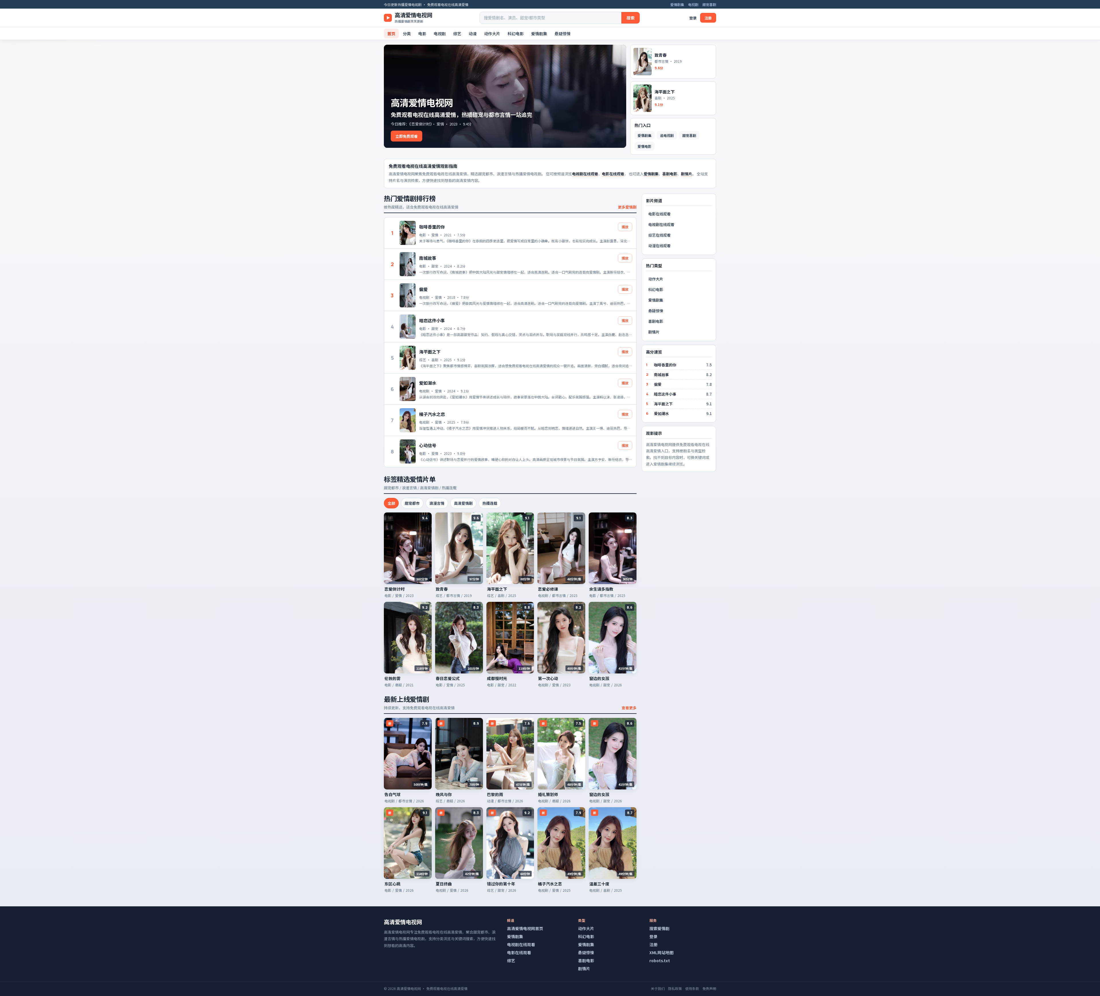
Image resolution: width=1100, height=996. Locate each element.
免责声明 (709, 988)
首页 (391, 33)
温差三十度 (599, 884)
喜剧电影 (669, 173)
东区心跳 (392, 884)
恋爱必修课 (548, 589)
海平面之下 (430, 352)
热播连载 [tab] (489, 503)
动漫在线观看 (659, 245)
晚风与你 (444, 794)
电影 (422, 33)
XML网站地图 (661, 952)
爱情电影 (644, 146)
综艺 (457, 33)
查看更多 (629, 707)
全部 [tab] (391, 503)
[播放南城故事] (408, 264)
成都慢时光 (497, 678)
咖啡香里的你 (432, 227)
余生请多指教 (601, 589)
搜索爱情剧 (659, 928)
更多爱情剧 (627, 207)
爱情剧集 (677, 4)
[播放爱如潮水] (408, 389)
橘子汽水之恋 (432, 414)
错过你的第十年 (501, 884)
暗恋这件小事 (432, 320)
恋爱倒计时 (394, 589)
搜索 (630, 18)
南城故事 (427, 258)
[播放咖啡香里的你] (408, 233)
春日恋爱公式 (448, 678)
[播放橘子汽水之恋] (408, 420)
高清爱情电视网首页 (525, 928)
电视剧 (693, 4)
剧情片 (686, 173)
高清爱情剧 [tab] (463, 503)
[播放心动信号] (408, 451)
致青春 (442, 589)
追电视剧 (667, 135)
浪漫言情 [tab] (436, 503)
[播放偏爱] (408, 295)
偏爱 (423, 289)
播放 (625, 226)
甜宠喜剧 (709, 4)
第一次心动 (548, 678)
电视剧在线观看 (585, 173)
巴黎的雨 (495, 794)
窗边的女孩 (599, 678)
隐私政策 (675, 988)
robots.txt (659, 960)
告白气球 (392, 794)
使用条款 (692, 988)
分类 (407, 33)
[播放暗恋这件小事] (408, 327)
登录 (693, 18)
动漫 (473, 33)
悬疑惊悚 (563, 33)
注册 (708, 18)
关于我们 (658, 988)
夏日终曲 (444, 884)
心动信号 (427, 445)
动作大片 (492, 33)
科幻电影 (516, 33)
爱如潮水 (427, 383)
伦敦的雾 (392, 678)
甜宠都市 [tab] (412, 503)
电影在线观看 (613, 173)
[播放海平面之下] (408, 358)
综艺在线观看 (659, 235)
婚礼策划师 (548, 794)
